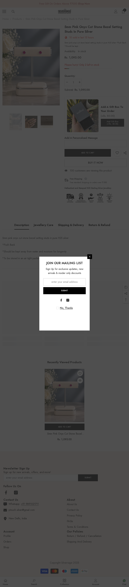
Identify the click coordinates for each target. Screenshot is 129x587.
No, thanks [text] (66, 308)
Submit (64, 290)
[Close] (89, 256)
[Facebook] (61, 300)
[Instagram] (67, 300)
